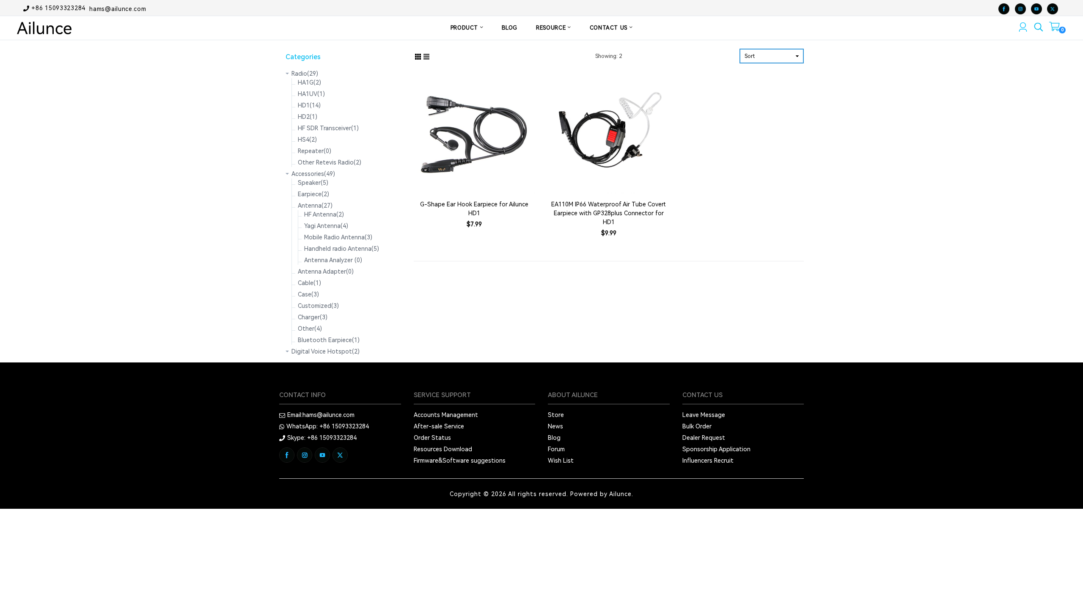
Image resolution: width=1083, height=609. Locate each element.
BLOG (509, 28)
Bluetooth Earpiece (329, 340)
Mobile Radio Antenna (338, 237)
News (555, 426)
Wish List (561, 460)
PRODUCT (465, 28)
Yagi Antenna (326, 225)
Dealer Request (703, 437)
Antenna (315, 205)
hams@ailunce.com (117, 8)
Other (310, 328)
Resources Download (443, 449)
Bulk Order (697, 426)
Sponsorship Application (716, 449)
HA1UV (311, 94)
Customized (318, 305)
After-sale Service (439, 426)
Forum (556, 449)
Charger (312, 317)
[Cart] (1054, 28)
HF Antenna (324, 214)
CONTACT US (609, 28)
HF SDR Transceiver (328, 128)
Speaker (313, 182)
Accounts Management (446, 414)
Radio (304, 73)
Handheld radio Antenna (341, 248)
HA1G (309, 82)
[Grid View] (418, 56)
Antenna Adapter (326, 271)
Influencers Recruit (708, 460)
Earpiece (313, 194)
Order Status (432, 437)
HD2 (307, 116)
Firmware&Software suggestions (460, 460)
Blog (554, 437)
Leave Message (703, 414)
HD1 (309, 105)
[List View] (426, 56)
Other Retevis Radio (329, 162)
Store (556, 414)
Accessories (313, 173)
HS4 (307, 139)
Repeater (314, 151)
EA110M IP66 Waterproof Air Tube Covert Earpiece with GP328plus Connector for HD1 (608, 213)
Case (308, 294)
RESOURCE (552, 28)
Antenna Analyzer (333, 260)
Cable (309, 283)
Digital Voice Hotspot (325, 351)
